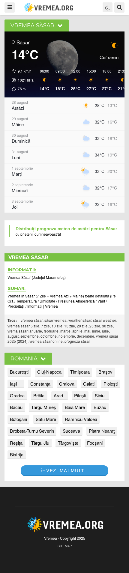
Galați (88, 384)
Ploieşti (111, 384)
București (19, 372)
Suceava (71, 431)
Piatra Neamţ (102, 431)
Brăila (38, 395)
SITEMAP (65, 545)
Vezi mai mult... (67, 470)
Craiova (66, 384)
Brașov (105, 372)
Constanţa (40, 384)
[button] (20, 80)
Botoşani (18, 419)
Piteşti (80, 395)
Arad (58, 395)
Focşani (95, 443)
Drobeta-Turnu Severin (32, 431)
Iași (13, 384)
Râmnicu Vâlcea (81, 419)
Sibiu (99, 395)
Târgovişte (68, 443)
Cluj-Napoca (49, 372)
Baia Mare (75, 407)
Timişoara (80, 372)
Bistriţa (16, 454)
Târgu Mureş (43, 407)
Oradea (17, 395)
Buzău (100, 407)
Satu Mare (46, 419)
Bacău (16, 407)
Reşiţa (16, 443)
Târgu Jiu (40, 443)
